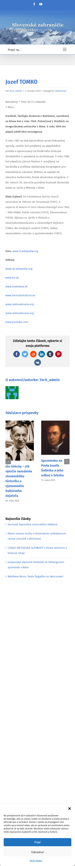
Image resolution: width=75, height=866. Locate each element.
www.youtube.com (16, 322)
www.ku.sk (12, 277)
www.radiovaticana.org (19, 304)
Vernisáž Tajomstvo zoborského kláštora (32, 524)
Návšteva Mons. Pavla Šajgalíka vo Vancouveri (35, 576)
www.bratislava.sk (16, 286)
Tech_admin (15, 91)
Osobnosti (60, 91)
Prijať (37, 842)
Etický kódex (36, 860)
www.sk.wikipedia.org (18, 268)
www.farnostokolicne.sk (20, 295)
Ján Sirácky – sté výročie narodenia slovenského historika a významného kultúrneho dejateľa (18, 481)
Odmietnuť (37, 852)
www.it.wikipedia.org (25, 251)
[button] (69, 808)
